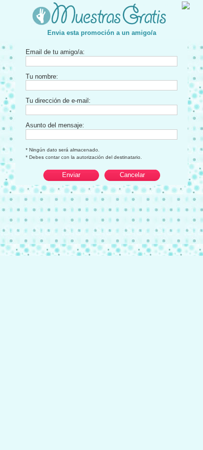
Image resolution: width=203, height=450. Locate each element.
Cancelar (132, 175)
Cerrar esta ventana (160, 4)
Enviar (71, 175)
